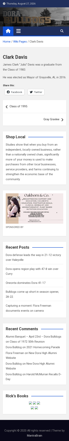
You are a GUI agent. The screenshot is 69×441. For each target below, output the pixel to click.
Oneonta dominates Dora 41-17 (25, 283)
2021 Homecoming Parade (43, 347)
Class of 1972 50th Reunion (27, 341)
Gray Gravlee (51, 119)
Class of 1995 (18, 106)
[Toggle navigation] (18, 30)
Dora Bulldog (14, 347)
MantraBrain (34, 435)
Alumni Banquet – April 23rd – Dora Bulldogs (33, 336)
